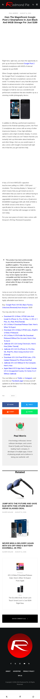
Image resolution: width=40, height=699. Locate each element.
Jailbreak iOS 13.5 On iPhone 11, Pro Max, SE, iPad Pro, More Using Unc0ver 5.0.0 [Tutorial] (19, 351)
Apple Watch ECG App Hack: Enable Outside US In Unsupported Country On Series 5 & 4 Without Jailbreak (20, 371)
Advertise (17, 671)
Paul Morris (13, 13)
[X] (15, 663)
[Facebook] (11, 663)
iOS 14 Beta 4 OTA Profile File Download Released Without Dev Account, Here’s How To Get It (20, 338)
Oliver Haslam (7, 512)
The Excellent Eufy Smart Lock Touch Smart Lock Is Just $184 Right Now (20, 599)
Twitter (20, 378)
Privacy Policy (28, 671)
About (8, 671)
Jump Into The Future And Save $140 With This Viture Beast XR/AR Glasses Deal (19, 505)
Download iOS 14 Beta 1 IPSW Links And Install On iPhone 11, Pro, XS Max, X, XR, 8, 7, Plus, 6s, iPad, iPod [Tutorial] (21, 319)
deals (13, 395)
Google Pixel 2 (29, 63)
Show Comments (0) (19, 618)
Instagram (28, 378)
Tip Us (20, 675)
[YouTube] (24, 663)
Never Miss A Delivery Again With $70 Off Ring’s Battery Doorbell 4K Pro (18, 545)
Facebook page (17, 381)
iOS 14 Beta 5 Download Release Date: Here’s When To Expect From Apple (20, 577)
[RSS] (29, 663)
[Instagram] (20, 663)
